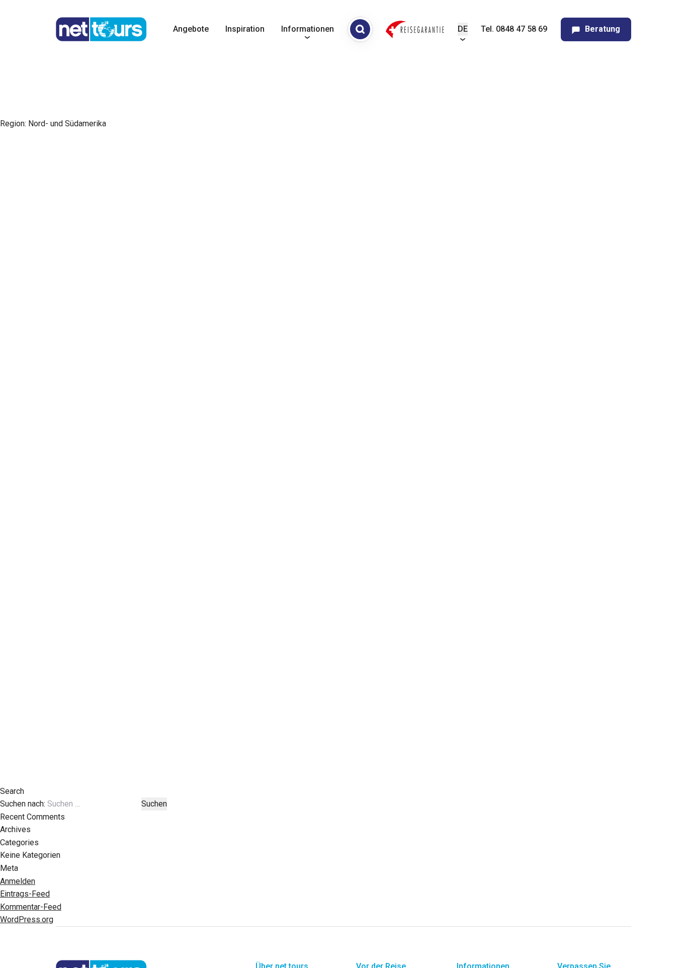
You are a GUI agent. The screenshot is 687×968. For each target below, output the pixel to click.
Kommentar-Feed (30, 907)
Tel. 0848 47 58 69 (514, 29)
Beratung (602, 29)
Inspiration (245, 29)
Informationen (307, 29)
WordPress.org (26, 919)
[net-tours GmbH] (101, 29)
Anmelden (17, 881)
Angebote (191, 29)
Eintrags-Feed (25, 894)
